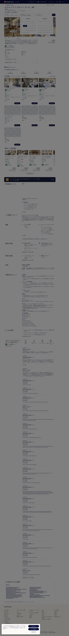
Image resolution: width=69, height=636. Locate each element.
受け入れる (34, 626)
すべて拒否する (33, 629)
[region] (21, 629)
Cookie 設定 (33, 631)
